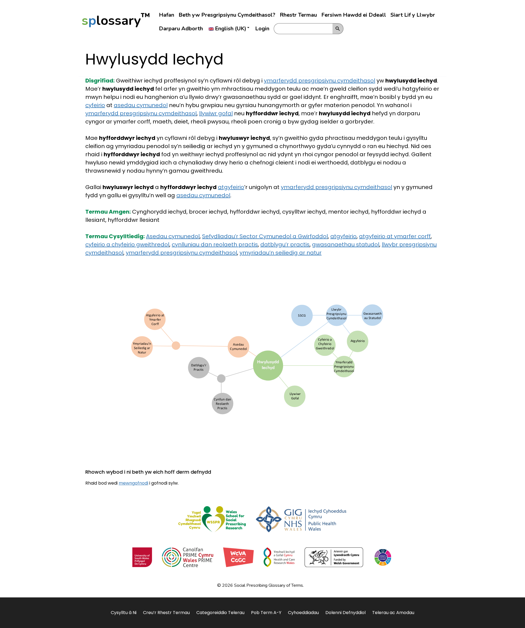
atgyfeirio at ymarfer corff (395, 236)
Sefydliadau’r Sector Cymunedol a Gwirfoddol (265, 236)
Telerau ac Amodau (393, 612)
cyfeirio (95, 105)
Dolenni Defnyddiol (345, 612)
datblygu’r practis (285, 244)
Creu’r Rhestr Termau (166, 612)
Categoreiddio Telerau (220, 612)
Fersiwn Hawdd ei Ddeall (353, 15)
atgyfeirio (231, 187)
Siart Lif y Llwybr (412, 15)
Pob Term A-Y (266, 612)
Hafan (166, 15)
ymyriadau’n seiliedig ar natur (281, 252)
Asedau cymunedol (173, 236)
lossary (116, 20)
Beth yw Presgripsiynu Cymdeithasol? (227, 15)
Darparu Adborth (181, 28)
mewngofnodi (133, 483)
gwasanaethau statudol (345, 244)
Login (262, 28)
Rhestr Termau (298, 15)
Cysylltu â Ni (123, 612)
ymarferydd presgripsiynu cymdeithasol (319, 80)
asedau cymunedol (141, 105)
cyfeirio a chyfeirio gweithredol (127, 244)
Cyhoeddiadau (303, 612)
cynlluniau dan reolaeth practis (215, 244)
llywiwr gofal (216, 113)
